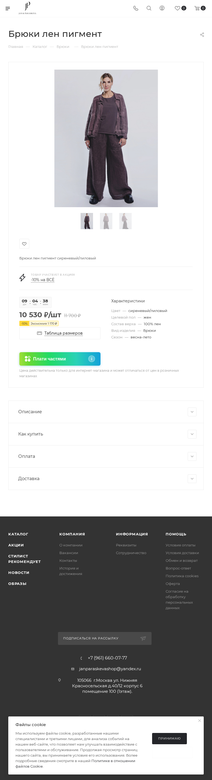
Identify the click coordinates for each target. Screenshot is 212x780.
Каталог (18, 534)
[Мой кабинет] (162, 8)
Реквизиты (126, 545)
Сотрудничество (131, 553)
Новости (19, 572)
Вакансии (68, 553)
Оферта (173, 583)
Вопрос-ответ (178, 568)
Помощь (176, 534)
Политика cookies (182, 576)
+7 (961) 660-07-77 (107, 658)
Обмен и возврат (182, 560)
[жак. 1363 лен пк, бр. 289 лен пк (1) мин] (106, 138)
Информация (132, 534)
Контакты (68, 560)
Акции (16, 545)
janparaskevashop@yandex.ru (110, 668)
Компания (72, 534)
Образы (17, 583)
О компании (71, 545)
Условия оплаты (180, 545)
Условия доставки (182, 553)
